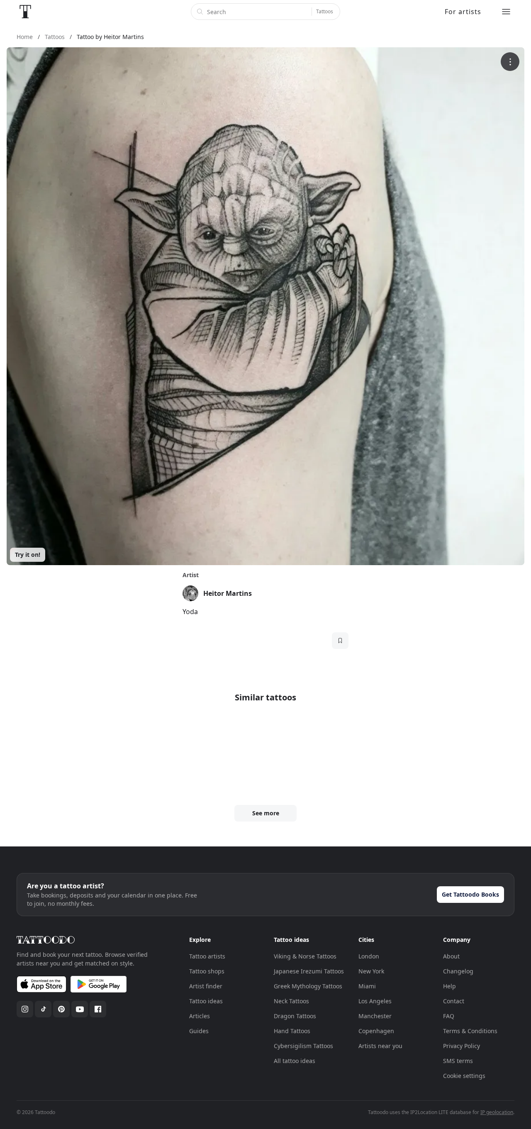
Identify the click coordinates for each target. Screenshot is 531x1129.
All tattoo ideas (294, 1061)
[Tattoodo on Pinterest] (61, 1009)
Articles (199, 1016)
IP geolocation (496, 1112)
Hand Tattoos (292, 1031)
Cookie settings (464, 1076)
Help (449, 986)
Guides (199, 1031)
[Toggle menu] (506, 11)
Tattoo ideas (206, 1001)
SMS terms (458, 1061)
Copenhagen (376, 1031)
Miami (367, 986)
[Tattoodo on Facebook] (98, 1009)
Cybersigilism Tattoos (303, 1046)
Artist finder (205, 986)
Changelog (458, 971)
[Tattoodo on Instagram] (25, 1009)
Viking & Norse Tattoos (305, 956)
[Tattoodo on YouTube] (79, 1009)
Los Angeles (375, 1001)
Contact (453, 1001)
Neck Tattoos (291, 1001)
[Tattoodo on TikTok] (43, 1009)
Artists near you (380, 1046)
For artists (463, 11)
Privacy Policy (461, 1046)
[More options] (510, 61)
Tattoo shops (206, 971)
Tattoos (324, 11)
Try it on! (27, 554)
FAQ (448, 1016)
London (368, 956)
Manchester (375, 1016)
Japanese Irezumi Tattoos (309, 971)
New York (371, 971)
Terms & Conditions (470, 1031)
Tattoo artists (207, 956)
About (451, 956)
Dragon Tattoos (295, 1016)
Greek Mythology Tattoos (308, 986)
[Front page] (25, 11)
